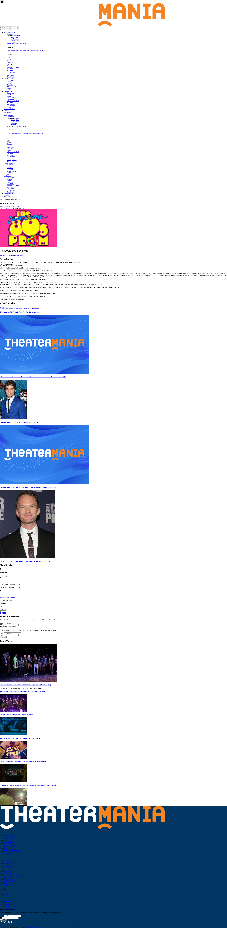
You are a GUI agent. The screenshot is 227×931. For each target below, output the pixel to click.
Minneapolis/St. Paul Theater (12, 851)
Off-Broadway (17, 50)
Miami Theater (8, 843)
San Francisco (11, 72)
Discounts (13, 42)
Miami (9, 66)
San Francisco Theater (10, 846)
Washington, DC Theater (11, 850)
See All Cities (11, 77)
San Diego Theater (9, 879)
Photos (9, 88)
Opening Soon (15, 37)
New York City (10, 206)
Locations (10, 34)
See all (2, 307)
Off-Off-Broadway (27, 50)
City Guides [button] (7, 91)
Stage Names (7, 901)
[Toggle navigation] (2, 1)
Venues (9, 43)
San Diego (10, 70)
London (6, 894)
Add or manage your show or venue (14, 906)
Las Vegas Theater (9, 842)
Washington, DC (11, 75)
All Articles (10, 80)
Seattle (9, 74)
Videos (9, 89)
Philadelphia (10, 69)
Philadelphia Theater (9, 845)
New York (6, 893)
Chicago (9, 59)
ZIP (1, 625)
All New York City (38, 50)
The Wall (2, 597)
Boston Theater (8, 840)
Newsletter (7, 110)
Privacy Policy (31, 927)
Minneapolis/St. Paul (13, 67)
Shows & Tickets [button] (8, 32)
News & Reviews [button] (9, 78)
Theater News (7, 860)
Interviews (10, 83)
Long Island (10, 62)
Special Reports (11, 86)
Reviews (9, 81)
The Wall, (2, 206)
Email (2, 623)
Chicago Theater (8, 837)
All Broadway (15, 39)
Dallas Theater (8, 871)
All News (6, 885)
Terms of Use (40, 927)
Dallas (9, 61)
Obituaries (10, 85)
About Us (6, 908)
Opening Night (8, 863)
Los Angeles (10, 64)
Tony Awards (7, 112)
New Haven (10, 107)
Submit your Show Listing (19, 43)
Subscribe (3, 637)
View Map (3, 609)
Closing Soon (14, 40)
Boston (9, 58)
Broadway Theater (9, 835)
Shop (5, 903)
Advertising (7, 904)
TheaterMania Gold (9, 109)
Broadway (17, 35)
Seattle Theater (8, 848)
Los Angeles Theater (9, 838)
